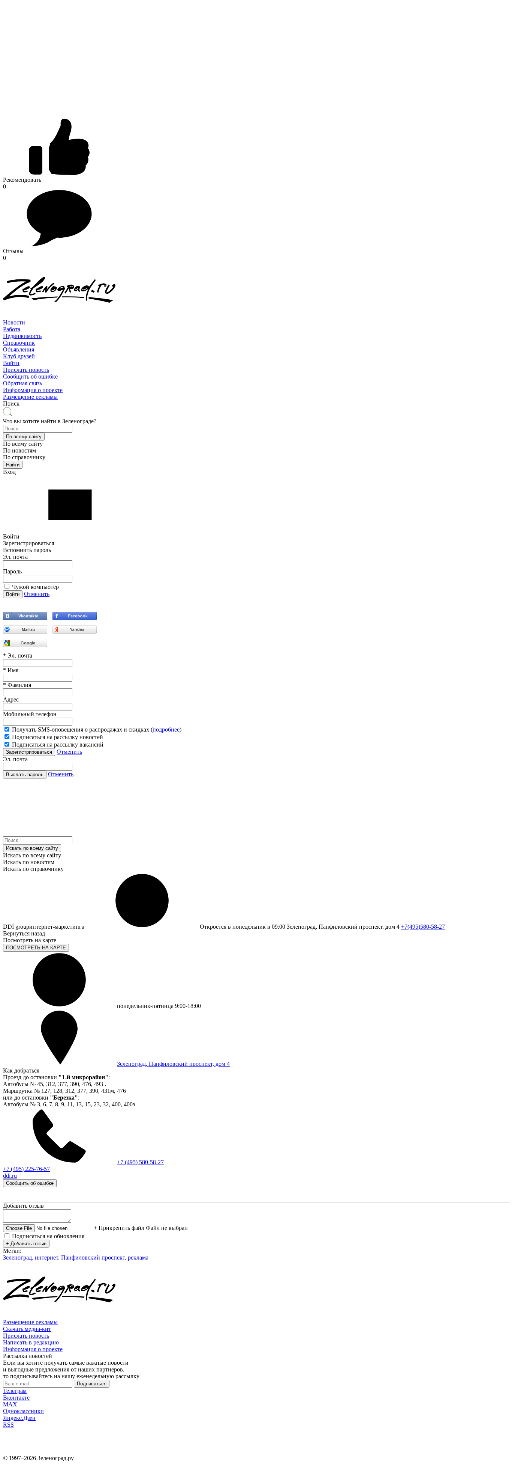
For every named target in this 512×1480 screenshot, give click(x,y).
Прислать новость (26, 370)
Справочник (19, 342)
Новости (14, 322)
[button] (24, 437)
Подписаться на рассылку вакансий (57, 744)
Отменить (36, 594)
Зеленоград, (18, 1257)
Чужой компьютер (35, 587)
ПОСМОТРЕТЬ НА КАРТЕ (36, 947)
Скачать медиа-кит (27, 1329)
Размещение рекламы (30, 397)
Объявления (18, 349)
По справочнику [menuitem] (24, 457)
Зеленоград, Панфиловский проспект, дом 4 (173, 1064)
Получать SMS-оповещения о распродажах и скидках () (96, 729)
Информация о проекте (33, 390)
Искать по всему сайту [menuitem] (32, 855)
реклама (138, 1257)
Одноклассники (23, 1411)
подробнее (166, 729)
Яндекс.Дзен (19, 1418)
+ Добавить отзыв (26, 1243)
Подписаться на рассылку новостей (57, 737)
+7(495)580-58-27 (423, 926)
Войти (11, 363)
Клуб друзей (19, 356)
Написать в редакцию (31, 1342)
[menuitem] (256, 322)
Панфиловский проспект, (93, 1257)
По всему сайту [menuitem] (23, 444)
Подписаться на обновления (48, 1236)
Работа (11, 329)
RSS (8, 1424)
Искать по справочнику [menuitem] (33, 869)
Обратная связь (22, 383)
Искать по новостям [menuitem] (28, 862)
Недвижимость (22, 336)
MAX (10, 1404)
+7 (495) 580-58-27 (140, 1162)
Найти (12, 465)
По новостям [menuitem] (19, 450)
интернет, (47, 1257)
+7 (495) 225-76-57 (26, 1169)
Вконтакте (16, 1397)
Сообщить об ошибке (30, 376)
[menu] (256, 343)
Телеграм (15, 1391)
